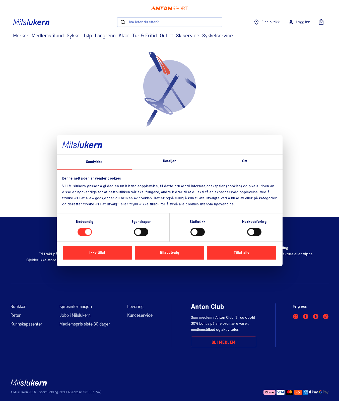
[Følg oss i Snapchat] (316, 316)
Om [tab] (244, 161)
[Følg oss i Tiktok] (326, 316)
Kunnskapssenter (26, 324)
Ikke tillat (97, 253)
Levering (135, 306)
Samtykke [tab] (94, 162)
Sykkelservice (217, 36)
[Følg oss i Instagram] (296, 316)
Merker (21, 36)
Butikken (18, 306)
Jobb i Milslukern (75, 315)
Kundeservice (140, 315)
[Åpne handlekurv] (321, 22)
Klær (124, 36)
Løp (88, 36)
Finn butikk (270, 22)
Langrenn (105, 36)
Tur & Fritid (144, 36)
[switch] (141, 232)
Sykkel (74, 36)
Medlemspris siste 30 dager (84, 324)
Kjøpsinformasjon (75, 306)
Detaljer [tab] (169, 161)
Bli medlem (224, 342)
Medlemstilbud (48, 36)
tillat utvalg (169, 253)
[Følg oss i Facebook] (306, 316)
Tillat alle (241, 253)
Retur (16, 315)
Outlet (166, 36)
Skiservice (187, 36)
